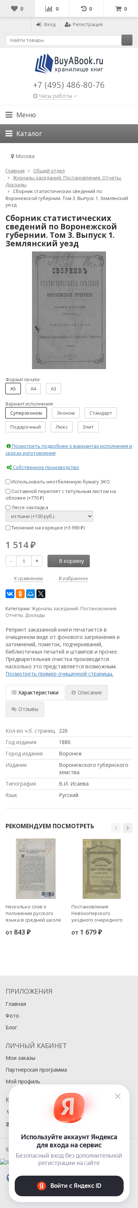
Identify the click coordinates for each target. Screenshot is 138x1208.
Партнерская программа (36, 1069)
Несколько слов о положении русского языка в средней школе (33, 913)
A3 (53, 388)
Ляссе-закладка (29, 507)
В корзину (71, 560)
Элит (88, 426)
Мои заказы (20, 1057)
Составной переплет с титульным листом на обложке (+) (61, 494)
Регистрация (88, 24)
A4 (33, 388)
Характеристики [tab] (38, 692)
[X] (40, 593)
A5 (13, 388)
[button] (116, 828)
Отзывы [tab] (28, 708)
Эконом (66, 413)
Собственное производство (45, 467)
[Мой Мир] (30, 593)
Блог (11, 1027)
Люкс (62, 426)
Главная (16, 1003)
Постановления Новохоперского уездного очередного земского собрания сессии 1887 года (97, 913)
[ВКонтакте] (10, 593)
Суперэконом (26, 413)
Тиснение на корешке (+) (47, 527)
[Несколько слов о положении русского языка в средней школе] (36, 869)
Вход (50, 24)
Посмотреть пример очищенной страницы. (59, 673)
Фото (12, 1015)
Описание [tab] (90, 692)
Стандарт (100, 413)
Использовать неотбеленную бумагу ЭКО (60, 481)
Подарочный (25, 426)
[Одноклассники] (20, 593)
